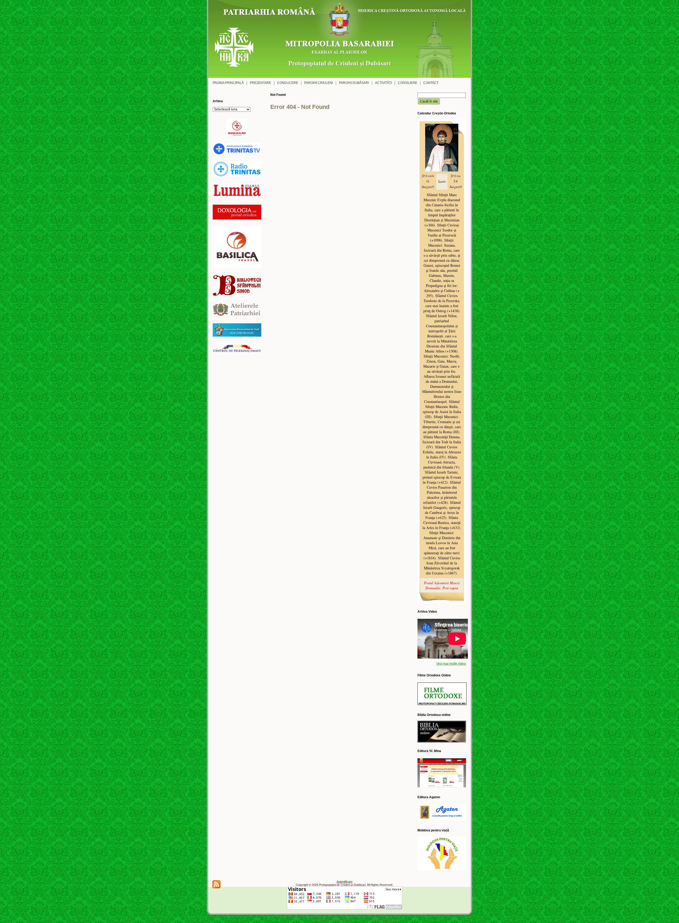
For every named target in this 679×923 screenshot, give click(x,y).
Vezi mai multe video (451, 664)
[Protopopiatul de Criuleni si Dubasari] (339, 39)
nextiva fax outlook (386, 918)
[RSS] (216, 884)
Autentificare (344, 881)
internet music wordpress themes (331, 918)
